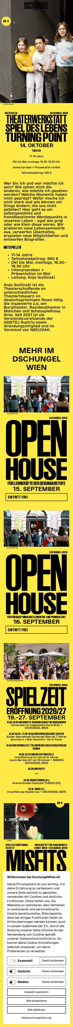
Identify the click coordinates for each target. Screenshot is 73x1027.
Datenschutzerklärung (36, 1018)
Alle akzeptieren (36, 1001)
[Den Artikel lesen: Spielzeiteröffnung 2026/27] (36, 661)
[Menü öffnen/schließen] (68, 6)
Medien (23, 982)
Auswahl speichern (37, 992)
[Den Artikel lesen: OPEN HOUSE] (36, 394)
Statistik (24, 971)
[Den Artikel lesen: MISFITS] (36, 821)
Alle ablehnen (36, 1010)
